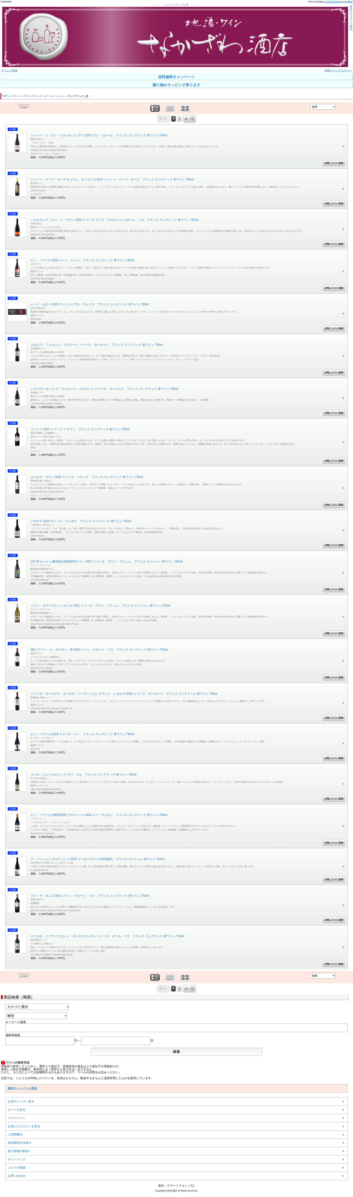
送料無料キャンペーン (176, 77)
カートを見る (16, 1109)
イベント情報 (9, 70)
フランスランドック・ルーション (43, 96)
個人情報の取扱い (19, 1151)
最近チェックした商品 (351, 17)
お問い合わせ (16, 1175)
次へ (187, 118)
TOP (5, 96)
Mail (350, 1)
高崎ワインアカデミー (338, 70)
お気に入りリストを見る (24, 1126)
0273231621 (332, 2)
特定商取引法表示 (19, 1142)
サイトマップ (16, 1159)
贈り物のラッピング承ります (176, 85)
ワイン (15, 96)
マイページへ (16, 1117)
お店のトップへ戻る (21, 1101)
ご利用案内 (15, 1134)
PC (192, 1185)
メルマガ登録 (16, 1167)
